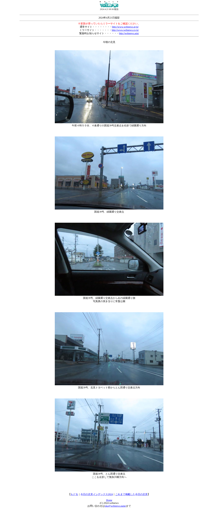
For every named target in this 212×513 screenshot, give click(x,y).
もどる (74, 494)
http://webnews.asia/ (129, 33)
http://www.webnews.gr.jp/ (125, 26)
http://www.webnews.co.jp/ (125, 30)
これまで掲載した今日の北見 (131, 494)
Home (109, 500)
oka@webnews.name (115, 506)
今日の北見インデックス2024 (97, 494)
